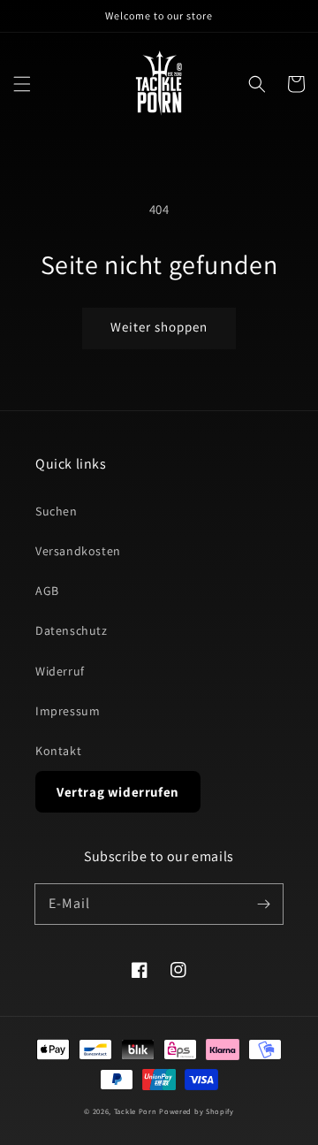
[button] (22, 84)
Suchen (56, 511)
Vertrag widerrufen (118, 791)
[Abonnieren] (263, 903)
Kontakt (58, 751)
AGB (47, 591)
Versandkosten (78, 551)
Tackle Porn (135, 1111)
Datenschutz (71, 630)
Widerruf (60, 671)
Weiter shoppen (159, 326)
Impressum (67, 711)
